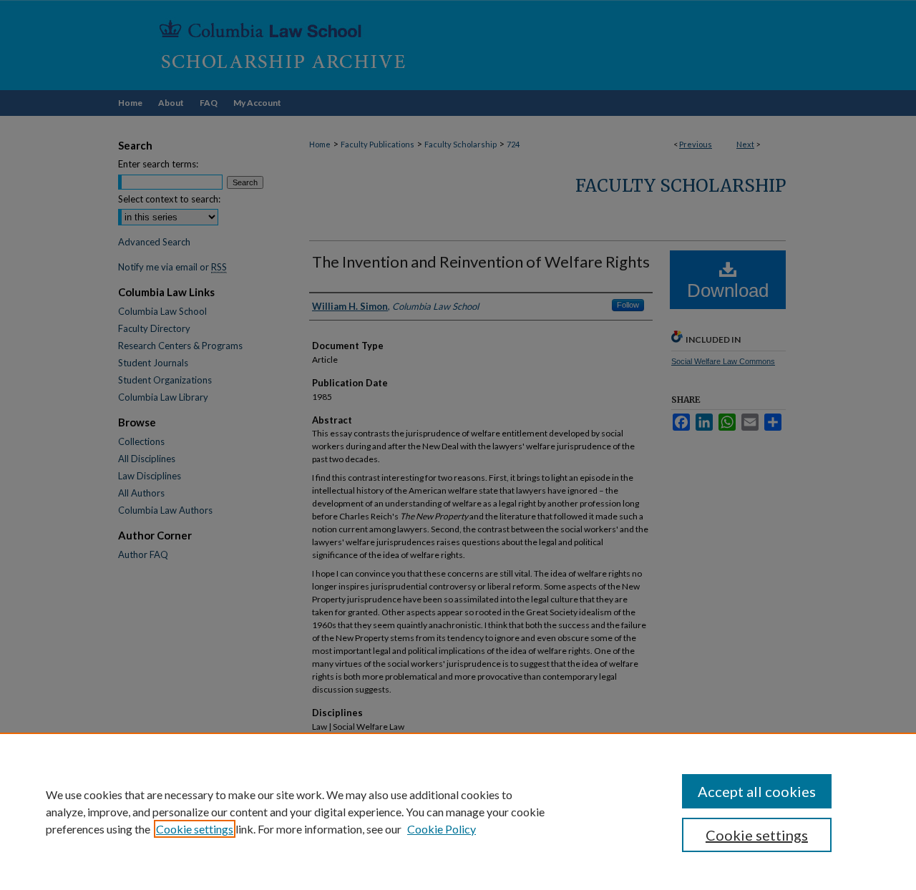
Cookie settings (194, 829)
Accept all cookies (757, 791)
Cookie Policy (441, 829)
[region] (458, 811)
